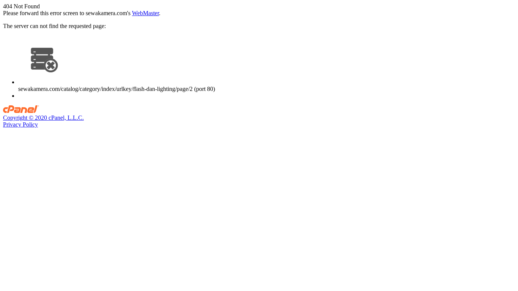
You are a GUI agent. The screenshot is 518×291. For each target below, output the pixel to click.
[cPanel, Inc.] (21, 111)
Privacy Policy (20, 124)
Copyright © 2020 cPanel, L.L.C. (43, 117)
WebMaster (145, 13)
